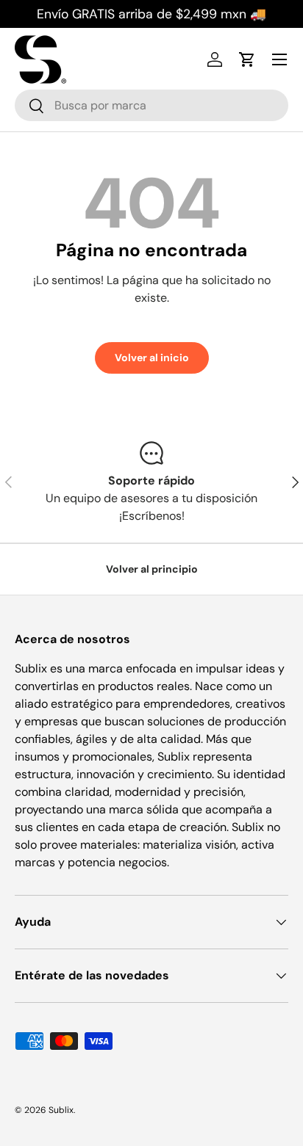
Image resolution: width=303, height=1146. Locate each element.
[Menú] (279, 59)
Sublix (61, 1110)
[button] (247, 59)
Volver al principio (152, 569)
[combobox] (151, 105)
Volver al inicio (152, 357)
